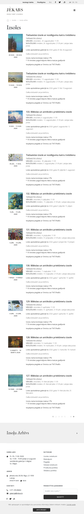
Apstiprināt (41, 510)
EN (73, 2)
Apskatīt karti (14, 481)
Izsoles (14, 20)
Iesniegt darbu (28, 2)
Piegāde (47, 462)
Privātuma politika (51, 468)
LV (70, 2)
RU (76, 2)
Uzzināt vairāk (71, 505)
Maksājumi (48, 459)
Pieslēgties (41, 2)
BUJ (50, 2)
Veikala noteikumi (50, 465)
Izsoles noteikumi (50, 456)
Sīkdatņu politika (50, 470)
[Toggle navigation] (74, 11)
